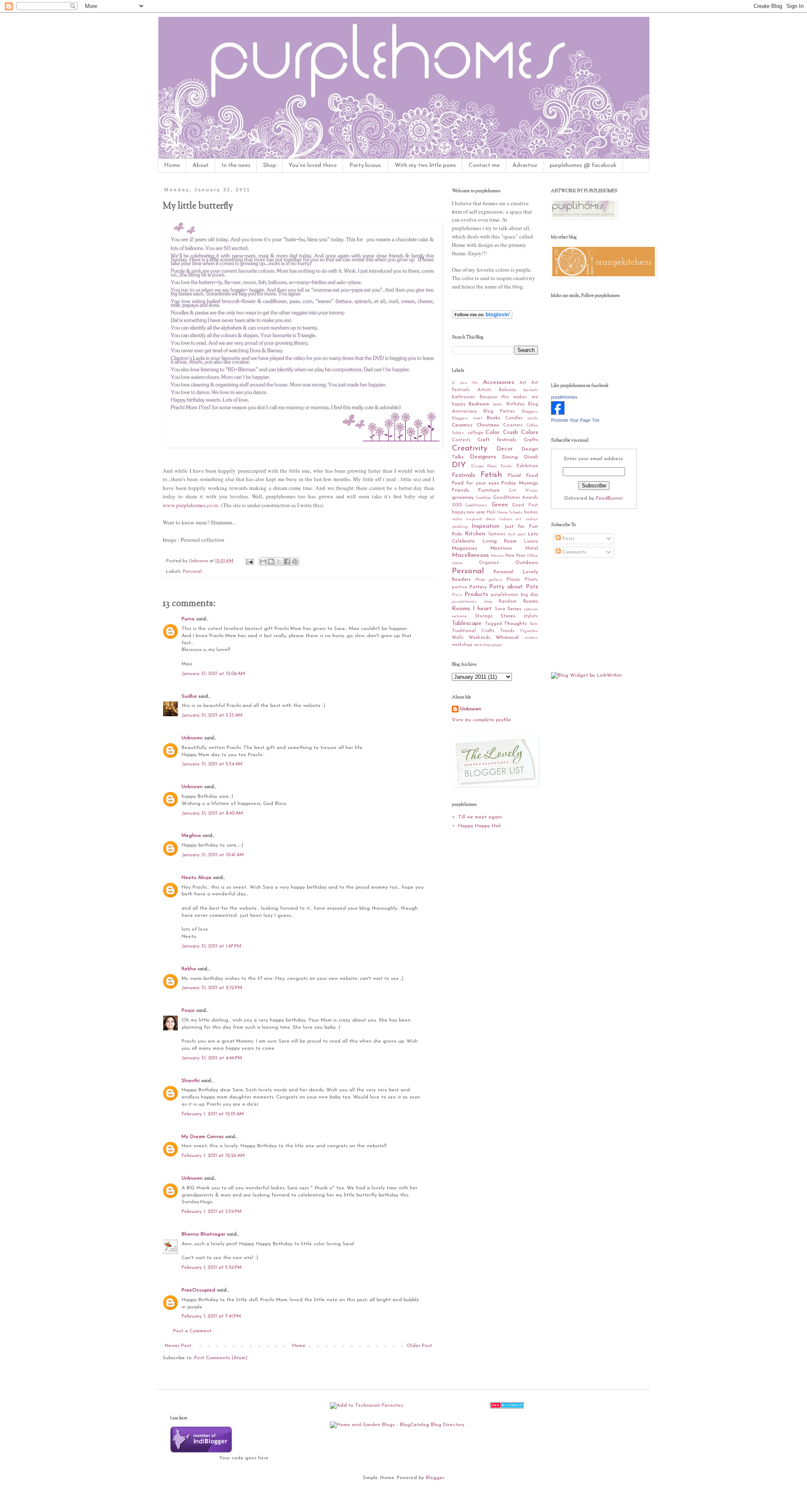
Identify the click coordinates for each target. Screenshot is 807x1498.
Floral (514, 475)
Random (507, 601)
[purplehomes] (557, 413)
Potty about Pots (513, 587)
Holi (491, 512)
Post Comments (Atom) (221, 1357)
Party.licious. (365, 165)
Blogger (435, 1477)
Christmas (488, 425)
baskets (530, 390)
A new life (465, 383)
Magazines (464, 548)
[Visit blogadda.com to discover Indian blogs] (507, 1407)
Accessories (498, 382)
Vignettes (529, 631)
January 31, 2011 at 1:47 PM (211, 946)
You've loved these (313, 165)
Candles (514, 418)
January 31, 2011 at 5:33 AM (212, 715)
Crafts (531, 439)
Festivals (463, 475)
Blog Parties (499, 411)
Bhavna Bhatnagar (203, 1234)
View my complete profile (481, 720)
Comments (573, 552)
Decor (504, 449)
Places (513, 579)
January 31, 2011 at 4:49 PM (212, 1058)
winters (531, 638)
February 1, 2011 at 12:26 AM (213, 1155)
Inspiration (485, 526)
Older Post (419, 1345)
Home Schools (509, 512)
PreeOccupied (198, 1290)
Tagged (493, 624)
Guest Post (525, 505)
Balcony (507, 390)
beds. (498, 404)
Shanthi (191, 1080)
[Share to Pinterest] (295, 561)
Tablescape (467, 623)
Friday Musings (519, 483)
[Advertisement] (593, 615)
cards (532, 418)
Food (532, 475)
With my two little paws (425, 165)
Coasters (512, 425)
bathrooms (463, 397)
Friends (460, 490)
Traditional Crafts (473, 631)
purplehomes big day (514, 595)
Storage (484, 616)
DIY (459, 465)
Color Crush (501, 432)
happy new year (468, 512)
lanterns (497, 534)
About (201, 165)
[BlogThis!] (271, 561)
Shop (269, 165)
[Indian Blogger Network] (201, 1451)
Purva (188, 619)
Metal (531, 548)
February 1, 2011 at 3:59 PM (212, 1211)
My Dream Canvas (203, 1136)
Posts (568, 538)
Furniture (489, 490)
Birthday (515, 404)
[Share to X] (279, 561)
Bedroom (479, 404)
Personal (192, 571)
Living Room (500, 541)
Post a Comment (192, 1331)
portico (459, 587)
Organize (489, 563)
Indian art (510, 519)
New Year (515, 555)
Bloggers (530, 411)
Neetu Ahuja (196, 877)
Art (523, 383)
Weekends (480, 637)
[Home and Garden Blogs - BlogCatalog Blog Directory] (397, 1424)
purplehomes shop (472, 601)
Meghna (191, 835)
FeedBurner (609, 498)
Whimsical (507, 637)
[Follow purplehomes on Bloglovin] (482, 317)
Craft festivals (496, 439)
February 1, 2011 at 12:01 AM (213, 1114)
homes (531, 512)
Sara (500, 609)
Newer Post (178, 1345)
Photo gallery (489, 580)
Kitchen (475, 534)
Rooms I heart (472, 609)
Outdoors (526, 562)
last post (516, 534)
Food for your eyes (475, 483)
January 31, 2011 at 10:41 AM (213, 855)
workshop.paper (488, 645)
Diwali (531, 457)
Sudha (189, 696)
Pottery (478, 587)
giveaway (463, 497)
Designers (483, 457)
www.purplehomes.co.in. (191, 505)
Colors (529, 432)
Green (500, 505)
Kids (457, 534)
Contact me (484, 165)
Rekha (189, 968)
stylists (531, 616)
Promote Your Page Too (575, 420)
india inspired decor (474, 519)
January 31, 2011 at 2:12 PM (212, 987)
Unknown (192, 738)
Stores (508, 616)
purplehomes (564, 397)
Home (172, 165)
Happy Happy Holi (479, 825)
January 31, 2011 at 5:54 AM (212, 764)
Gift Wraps (523, 490)
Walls (458, 637)
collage (475, 433)
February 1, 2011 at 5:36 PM (212, 1267)
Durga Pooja (484, 466)
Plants (531, 579)
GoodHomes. (476, 505)
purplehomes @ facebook (583, 165)
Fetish (491, 475)
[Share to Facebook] (287, 561)
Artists (484, 390)
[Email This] (263, 561)
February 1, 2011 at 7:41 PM (211, 1316)
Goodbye (483, 498)
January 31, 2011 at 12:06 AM (213, 673)
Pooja (188, 1010)
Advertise (524, 165)
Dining (510, 457)
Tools (534, 624)
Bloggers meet (467, 418)
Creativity (469, 449)
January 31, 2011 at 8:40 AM (212, 813)
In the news (236, 165)
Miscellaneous (470, 555)
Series (514, 608)
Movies (497, 556)
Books (493, 418)
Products (476, 594)
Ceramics (462, 425)
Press (457, 595)
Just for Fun (521, 526)
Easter (507, 466)
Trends (507, 631)
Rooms (530, 601)
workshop (462, 645)
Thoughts (515, 623)
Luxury (531, 541)
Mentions (501, 548)
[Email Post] (249, 561)
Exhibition (527, 466)
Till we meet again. (480, 817)
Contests (461, 440)
